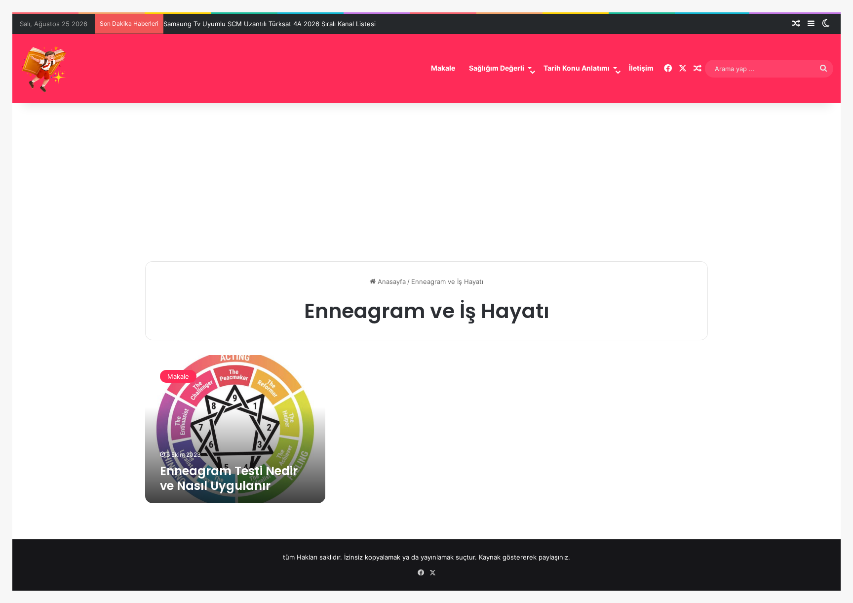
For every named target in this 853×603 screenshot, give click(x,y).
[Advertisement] (426, 177)
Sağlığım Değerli (496, 68)
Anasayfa (391, 281)
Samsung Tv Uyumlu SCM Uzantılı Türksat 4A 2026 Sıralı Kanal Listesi (269, 24)
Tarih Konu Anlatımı (576, 68)
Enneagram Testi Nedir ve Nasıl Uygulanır (229, 478)
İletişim (641, 68)
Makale (443, 68)
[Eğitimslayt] (44, 68)
